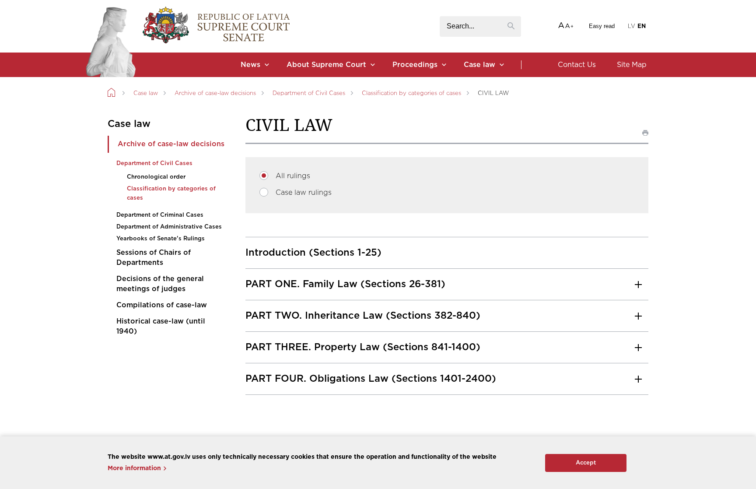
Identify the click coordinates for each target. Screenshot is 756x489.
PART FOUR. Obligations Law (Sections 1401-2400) (370, 378)
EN (641, 26)
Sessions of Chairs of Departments (153, 257)
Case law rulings (304, 192)
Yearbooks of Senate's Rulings (160, 239)
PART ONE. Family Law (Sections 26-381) (345, 284)
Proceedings (415, 64)
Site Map (632, 64)
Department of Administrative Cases (169, 227)
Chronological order (156, 177)
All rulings (293, 175)
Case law (479, 64)
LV (631, 26)
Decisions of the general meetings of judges (160, 283)
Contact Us (577, 64)
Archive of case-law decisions (215, 93)
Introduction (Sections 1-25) (313, 252)
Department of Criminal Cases (159, 215)
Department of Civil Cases (309, 93)
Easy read (602, 26)
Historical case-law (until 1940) (160, 326)
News (250, 64)
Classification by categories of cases (411, 93)
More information (134, 468)
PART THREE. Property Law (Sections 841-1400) (362, 347)
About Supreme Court (326, 64)
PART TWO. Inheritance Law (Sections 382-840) (362, 315)
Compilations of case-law (161, 305)
